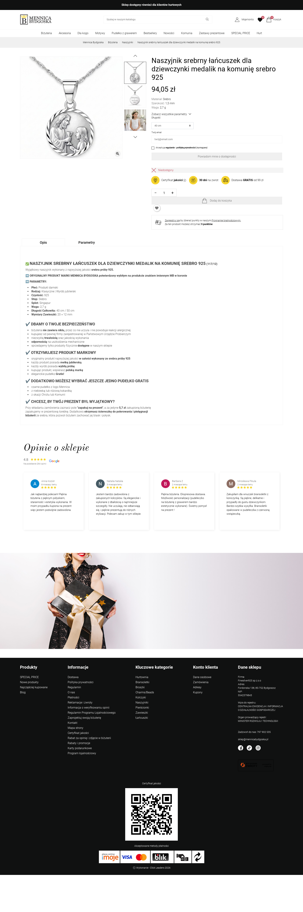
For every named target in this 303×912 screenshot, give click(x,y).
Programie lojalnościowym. (226, 220)
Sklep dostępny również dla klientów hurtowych (151, 4)
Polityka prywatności (80, 682)
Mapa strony (75, 728)
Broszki (140, 687)
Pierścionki (142, 707)
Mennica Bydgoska (93, 42)
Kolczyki (141, 697)
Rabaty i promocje (79, 743)
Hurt (259, 33)
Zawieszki (142, 712)
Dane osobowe (202, 677)
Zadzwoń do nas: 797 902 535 (254, 732)
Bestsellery (150, 33)
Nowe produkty (29, 682)
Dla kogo (83, 33)
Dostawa (73, 677)
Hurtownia (142, 677)
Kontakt (72, 722)
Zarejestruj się (172, 220)
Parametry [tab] (86, 242)
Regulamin (74, 687)
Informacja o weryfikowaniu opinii (88, 707)
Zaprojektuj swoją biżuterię (84, 717)
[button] (274, 19)
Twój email (157, 132)
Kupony (198, 692)
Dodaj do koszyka (221, 200)
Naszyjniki (127, 42)
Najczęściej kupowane (34, 687)
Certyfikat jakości (78, 733)
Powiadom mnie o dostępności (217, 156)
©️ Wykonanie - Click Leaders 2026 (151, 867)
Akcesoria (65, 33)
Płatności (73, 697)
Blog (23, 692)
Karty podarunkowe (80, 748)
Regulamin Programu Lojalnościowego (92, 712)
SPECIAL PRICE (240, 33)
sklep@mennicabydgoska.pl (253, 739)
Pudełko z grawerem (124, 33)
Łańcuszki (142, 717)
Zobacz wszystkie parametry (169, 114)
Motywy (100, 33)
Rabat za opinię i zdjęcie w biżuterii (89, 738)
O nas (71, 692)
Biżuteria (46, 33)
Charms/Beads (145, 692)
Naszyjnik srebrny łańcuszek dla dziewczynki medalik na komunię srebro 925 (178, 42)
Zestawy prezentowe (211, 33)
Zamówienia (200, 682)
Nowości (169, 33)
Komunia (186, 33)
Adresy (197, 687)
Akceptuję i (181, 147)
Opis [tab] (43, 242)
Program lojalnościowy (82, 753)
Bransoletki (142, 682)
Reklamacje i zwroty (80, 702)
